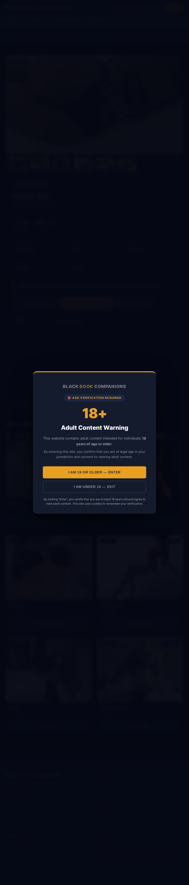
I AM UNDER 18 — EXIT (94, 487)
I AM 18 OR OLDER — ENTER (94, 472)
